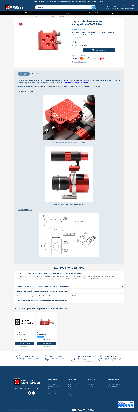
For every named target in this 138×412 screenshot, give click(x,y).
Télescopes (70, 386)
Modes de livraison (52, 388)
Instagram (90, 388)
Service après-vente (53, 393)
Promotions (91, 384)
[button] (73, 50)
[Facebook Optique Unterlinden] (29, 393)
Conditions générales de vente (115, 384)
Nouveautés (91, 382)
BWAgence (26, 410)
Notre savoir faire (52, 384)
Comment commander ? (54, 386)
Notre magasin (51, 382)
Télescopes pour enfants (74, 384)
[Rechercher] (93, 7)
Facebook (90, 386)
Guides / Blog (51, 391)
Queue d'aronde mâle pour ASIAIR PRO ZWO (23, 333)
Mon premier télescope (74, 382)
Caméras (70, 393)
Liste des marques (72, 397)
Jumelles (70, 395)
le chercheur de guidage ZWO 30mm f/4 (76, 83)
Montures (70, 391)
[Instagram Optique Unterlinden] (33, 393)
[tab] (24, 74)
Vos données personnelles (114, 388)
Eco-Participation (112, 386)
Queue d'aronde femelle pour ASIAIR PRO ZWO (46, 333)
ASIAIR (90, 80)
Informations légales (113, 382)
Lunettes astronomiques (74, 388)
